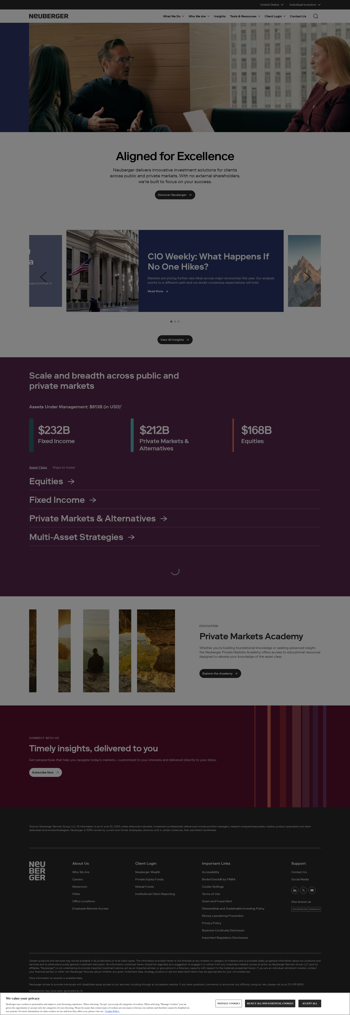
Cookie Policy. (112, 1011)
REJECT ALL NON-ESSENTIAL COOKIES (270, 1003)
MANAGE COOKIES (228, 1003)
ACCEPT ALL (309, 1003)
